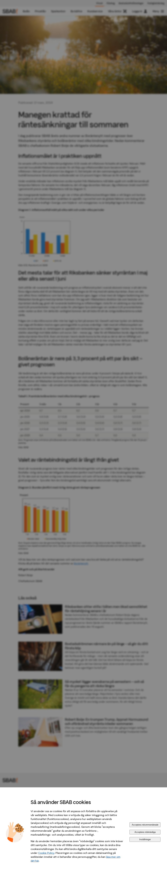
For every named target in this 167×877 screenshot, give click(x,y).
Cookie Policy (46, 853)
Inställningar (145, 839)
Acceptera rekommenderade (145, 825)
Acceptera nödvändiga (145, 832)
